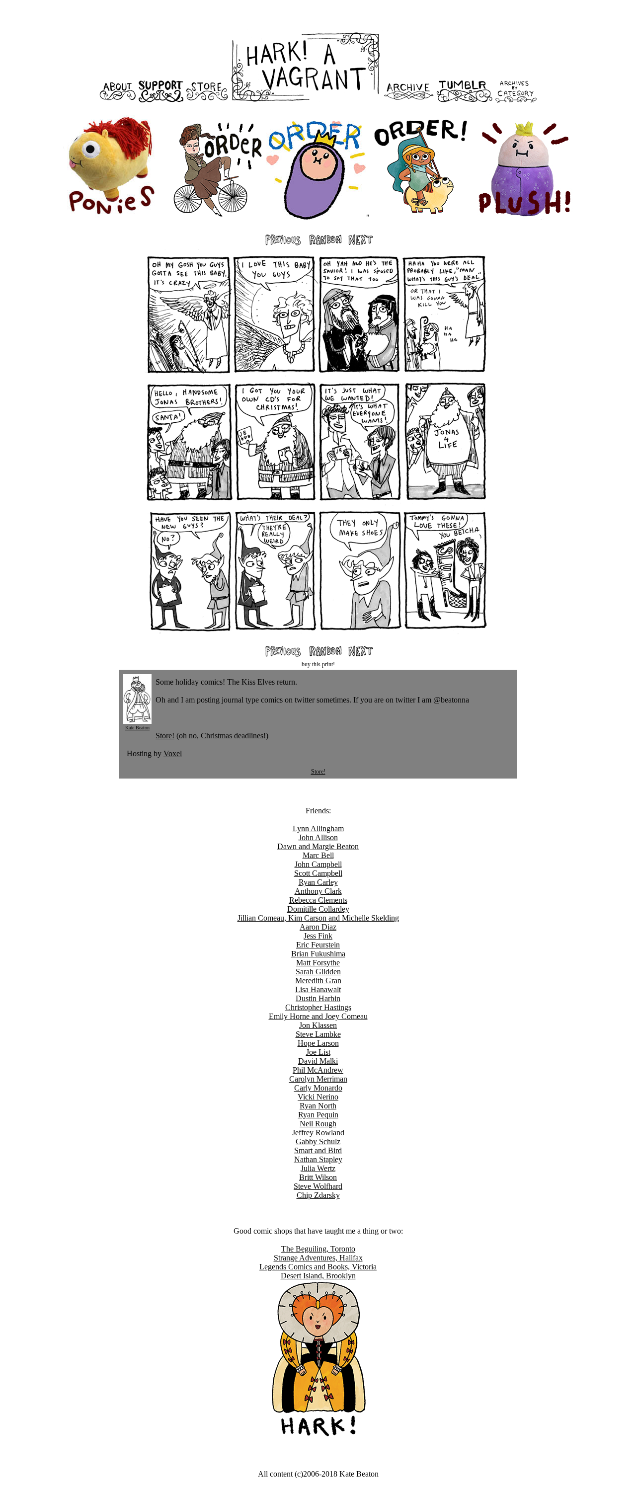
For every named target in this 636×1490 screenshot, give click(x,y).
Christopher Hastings (318, 1007)
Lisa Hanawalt (318, 989)
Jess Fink (318, 936)
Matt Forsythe (318, 962)
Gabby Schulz (318, 1141)
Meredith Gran (318, 980)
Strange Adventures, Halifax (318, 1258)
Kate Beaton (137, 727)
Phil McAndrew (318, 1070)
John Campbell (318, 864)
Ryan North (318, 1105)
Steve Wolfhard (318, 1186)
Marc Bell (318, 855)
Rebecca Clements (318, 900)
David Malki (318, 1061)
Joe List (318, 1052)
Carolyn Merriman (318, 1079)
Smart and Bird (318, 1150)
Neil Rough (318, 1123)
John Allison (318, 837)
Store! (165, 735)
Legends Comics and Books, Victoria (318, 1266)
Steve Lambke (318, 1034)
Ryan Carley (318, 882)
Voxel (172, 753)
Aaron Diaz (318, 927)
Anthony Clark (318, 891)
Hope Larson (318, 1043)
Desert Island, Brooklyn (318, 1275)
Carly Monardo (318, 1088)
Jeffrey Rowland (318, 1132)
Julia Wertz (318, 1168)
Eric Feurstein (318, 945)
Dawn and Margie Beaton (318, 846)
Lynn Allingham (318, 828)
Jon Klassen (318, 1025)
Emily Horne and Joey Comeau (318, 1016)
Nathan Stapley (318, 1159)
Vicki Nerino (318, 1097)
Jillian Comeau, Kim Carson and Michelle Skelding (318, 918)
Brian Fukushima (318, 953)
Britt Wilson (318, 1177)
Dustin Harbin (318, 998)
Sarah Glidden (318, 971)
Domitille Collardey (318, 909)
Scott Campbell (318, 873)
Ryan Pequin (318, 1114)
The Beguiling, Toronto (318, 1249)
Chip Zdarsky (318, 1195)
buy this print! (318, 664)
